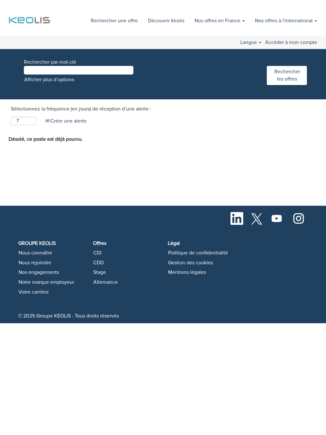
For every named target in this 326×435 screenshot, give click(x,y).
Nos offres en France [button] (218, 21)
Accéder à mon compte (291, 42)
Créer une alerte (68, 121)
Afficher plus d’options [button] (49, 79)
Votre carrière (33, 292)
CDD (98, 263)
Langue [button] (249, 42)
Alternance (105, 282)
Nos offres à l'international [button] (284, 21)
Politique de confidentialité (198, 253)
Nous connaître (35, 253)
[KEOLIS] (30, 17)
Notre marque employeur (46, 282)
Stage (99, 272)
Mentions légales (187, 272)
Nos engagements (38, 272)
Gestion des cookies (190, 263)
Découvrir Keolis (166, 21)
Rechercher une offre (114, 21)
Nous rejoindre (34, 263)
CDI (97, 253)
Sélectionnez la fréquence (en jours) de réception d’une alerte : (81, 109)
